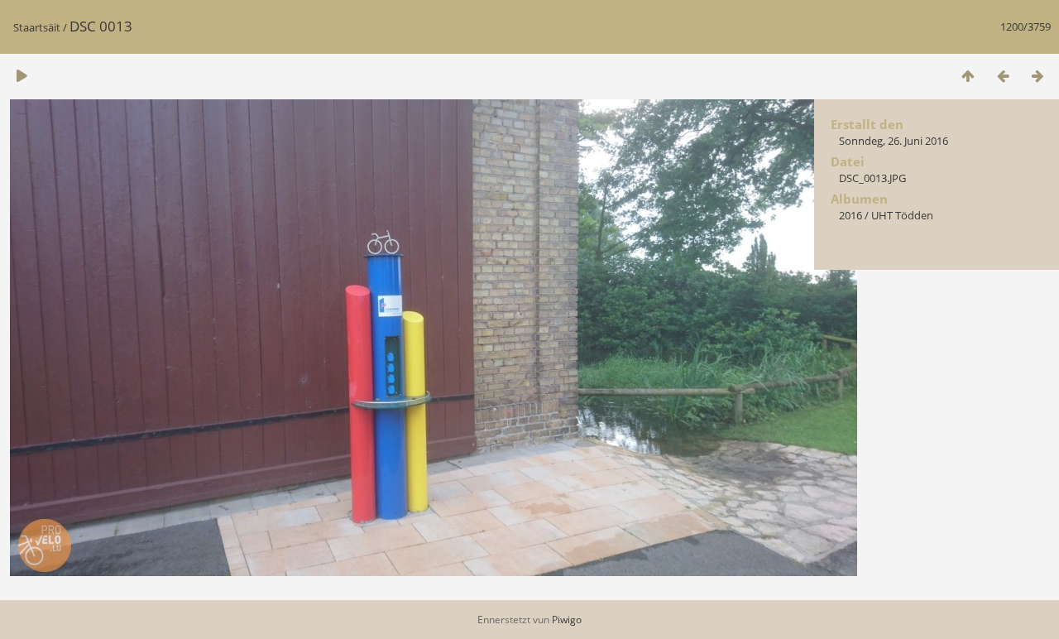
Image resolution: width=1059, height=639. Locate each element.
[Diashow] (21, 75)
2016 (850, 215)
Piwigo (567, 620)
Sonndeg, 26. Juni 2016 (893, 140)
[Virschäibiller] (968, 75)
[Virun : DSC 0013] (1037, 75)
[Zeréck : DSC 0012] (1002, 75)
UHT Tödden (902, 215)
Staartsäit (36, 27)
